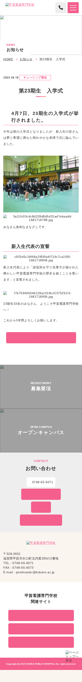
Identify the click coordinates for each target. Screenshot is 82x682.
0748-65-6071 (42, 482)
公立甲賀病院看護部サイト (43, 629)
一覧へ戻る (43, 337)
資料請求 (43, 507)
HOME (8, 59)
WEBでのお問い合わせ (42, 494)
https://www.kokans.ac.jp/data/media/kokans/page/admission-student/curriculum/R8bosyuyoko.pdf (41, 387)
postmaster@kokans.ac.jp (35, 572)
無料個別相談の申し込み (42, 520)
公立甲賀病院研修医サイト (43, 642)
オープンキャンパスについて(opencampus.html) (41, 430)
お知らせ (26, 59)
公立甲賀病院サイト (42, 615)
